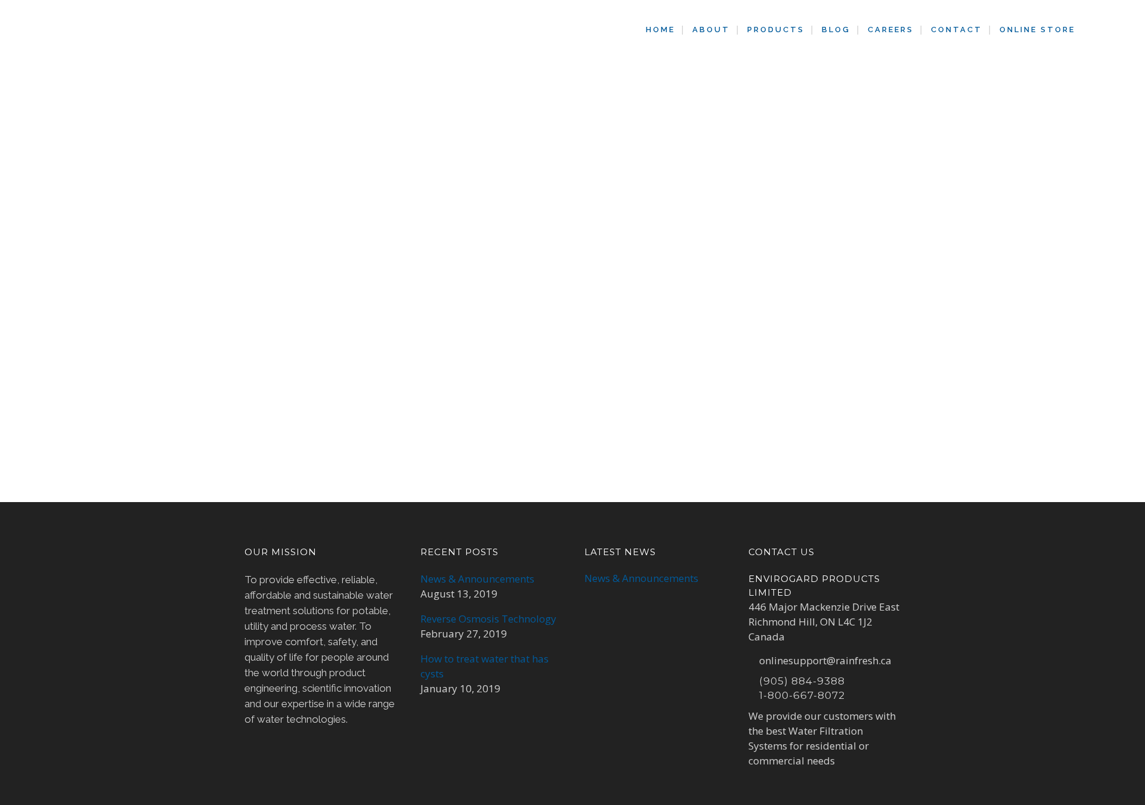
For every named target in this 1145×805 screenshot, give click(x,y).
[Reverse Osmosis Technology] (346, 232)
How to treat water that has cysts (484, 666)
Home (501, 123)
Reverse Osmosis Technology (488, 619)
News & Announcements (477, 579)
